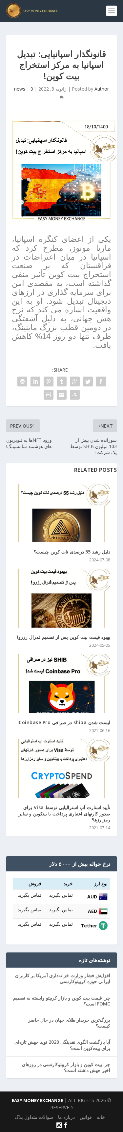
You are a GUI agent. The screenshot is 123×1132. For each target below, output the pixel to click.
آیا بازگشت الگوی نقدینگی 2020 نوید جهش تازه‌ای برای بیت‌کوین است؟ (62, 1045)
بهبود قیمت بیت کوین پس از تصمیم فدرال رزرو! (63, 637)
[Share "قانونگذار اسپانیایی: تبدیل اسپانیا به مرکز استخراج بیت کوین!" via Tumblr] (61, 381)
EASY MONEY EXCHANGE (37, 1100)
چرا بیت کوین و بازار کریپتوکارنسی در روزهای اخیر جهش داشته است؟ (66, 1067)
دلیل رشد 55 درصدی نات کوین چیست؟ (72, 552)
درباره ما (66, 1117)
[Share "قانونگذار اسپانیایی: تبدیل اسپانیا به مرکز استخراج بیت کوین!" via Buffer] (22, 381)
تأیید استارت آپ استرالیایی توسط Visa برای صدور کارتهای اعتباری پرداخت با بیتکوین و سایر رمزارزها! (65, 813)
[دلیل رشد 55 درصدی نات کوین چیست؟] (62, 513)
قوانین (86, 1117)
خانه (101, 1117)
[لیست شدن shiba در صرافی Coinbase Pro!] (62, 683)
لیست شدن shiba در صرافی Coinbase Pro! (64, 722)
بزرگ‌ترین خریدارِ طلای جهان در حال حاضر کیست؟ (69, 1023)
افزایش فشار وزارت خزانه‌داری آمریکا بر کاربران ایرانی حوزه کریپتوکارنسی (62, 978)
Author (101, 89)
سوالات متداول (38, 1117)
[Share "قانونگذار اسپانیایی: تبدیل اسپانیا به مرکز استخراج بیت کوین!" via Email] (61, 394)
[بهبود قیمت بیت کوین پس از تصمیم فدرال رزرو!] (62, 598)
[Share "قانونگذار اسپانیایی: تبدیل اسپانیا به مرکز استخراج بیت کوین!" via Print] (48, 394)
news (19, 89)
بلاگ (19, 1117)
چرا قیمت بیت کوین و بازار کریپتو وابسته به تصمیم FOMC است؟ (61, 1001)
